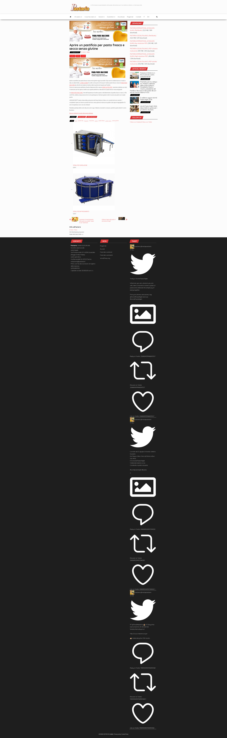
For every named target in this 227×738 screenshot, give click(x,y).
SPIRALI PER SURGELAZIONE (80, 165)
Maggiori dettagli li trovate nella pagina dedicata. (81, 113)
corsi (76, 121)
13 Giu (132, 423)
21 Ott (132, 596)
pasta (96, 121)
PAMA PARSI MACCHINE (77, 92)
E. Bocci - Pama (85, 52)
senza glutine (115, 120)
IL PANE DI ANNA (84, 83)
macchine (91, 120)
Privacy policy (117, 734)
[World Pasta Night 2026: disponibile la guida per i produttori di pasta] (134, 108)
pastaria (137, 246)
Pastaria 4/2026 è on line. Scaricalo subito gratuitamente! (147, 75)
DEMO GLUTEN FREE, (107, 87)
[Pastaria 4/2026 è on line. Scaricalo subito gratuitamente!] (134, 75)
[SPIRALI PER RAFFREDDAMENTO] (94, 189)
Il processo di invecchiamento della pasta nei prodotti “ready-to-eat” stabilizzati (86, 221)
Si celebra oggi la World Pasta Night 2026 (148, 99)
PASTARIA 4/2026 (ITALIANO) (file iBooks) (143, 36)
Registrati (130, 17)
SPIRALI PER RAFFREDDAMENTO (81, 211)
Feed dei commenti (106, 255)
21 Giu (132, 250)
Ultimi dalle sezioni (92, 117)
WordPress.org (105, 258)
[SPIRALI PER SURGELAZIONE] (94, 143)
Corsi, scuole (81, 117)
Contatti (138, 17)
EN (148, 17)
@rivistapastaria (145, 246)
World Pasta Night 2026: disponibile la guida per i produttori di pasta (148, 108)
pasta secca (108, 121)
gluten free (80, 120)
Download (121, 17)
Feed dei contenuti (106, 252)
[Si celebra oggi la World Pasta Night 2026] (134, 100)
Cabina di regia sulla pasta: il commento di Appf (109, 220)
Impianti (86, 121)
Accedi (102, 249)
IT (144, 17)
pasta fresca (101, 120)
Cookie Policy (125, 734)
